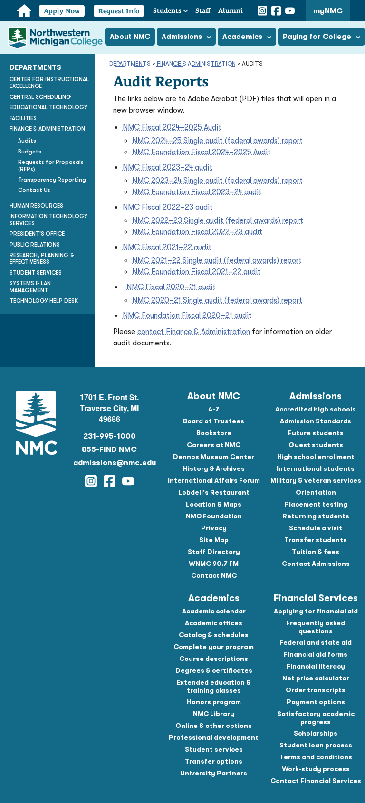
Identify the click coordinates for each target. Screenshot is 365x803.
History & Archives (214, 468)
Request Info (118, 11)
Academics (214, 598)
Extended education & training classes (213, 686)
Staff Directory (214, 551)
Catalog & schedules (214, 635)
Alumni (230, 10)
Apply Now (62, 11)
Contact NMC (214, 575)
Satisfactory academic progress (316, 718)
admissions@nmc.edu (109, 463)
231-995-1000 (109, 436)
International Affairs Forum (214, 480)
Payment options (316, 702)
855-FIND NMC (109, 449)
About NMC (213, 396)
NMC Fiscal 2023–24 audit (167, 167)
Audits (27, 140)
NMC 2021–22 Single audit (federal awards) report (217, 260)
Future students (316, 433)
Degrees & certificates (213, 670)
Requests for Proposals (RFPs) (51, 165)
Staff (203, 10)
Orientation (316, 492)
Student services (214, 749)
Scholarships (315, 733)
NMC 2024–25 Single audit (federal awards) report (217, 140)
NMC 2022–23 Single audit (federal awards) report (217, 220)
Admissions (315, 396)
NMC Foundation (214, 516)
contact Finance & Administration (193, 331)
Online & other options (213, 725)
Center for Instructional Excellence (49, 82)
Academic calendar (214, 611)
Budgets (29, 151)
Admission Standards (315, 421)
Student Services (36, 272)
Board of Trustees (213, 421)
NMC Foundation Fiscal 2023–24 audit (197, 192)
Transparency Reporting (52, 179)
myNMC (328, 11)
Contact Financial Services (315, 780)
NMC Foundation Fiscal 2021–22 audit (196, 272)
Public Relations (35, 244)
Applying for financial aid (316, 611)
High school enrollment (316, 456)
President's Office (37, 233)
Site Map (214, 540)
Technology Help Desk (44, 300)
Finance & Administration (196, 63)
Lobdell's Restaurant (214, 492)
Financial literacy (316, 666)
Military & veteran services (315, 480)
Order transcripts (316, 690)
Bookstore (213, 433)
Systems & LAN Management (30, 286)
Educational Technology (48, 107)
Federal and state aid (315, 642)
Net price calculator (315, 678)
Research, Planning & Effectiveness (42, 258)
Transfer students (315, 540)
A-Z (214, 409)
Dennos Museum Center (213, 456)
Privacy (214, 528)
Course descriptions (213, 658)
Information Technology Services (48, 219)
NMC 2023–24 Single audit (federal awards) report (217, 180)
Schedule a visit (315, 528)
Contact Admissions (316, 563)
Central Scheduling (40, 97)
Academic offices (213, 623)
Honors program (214, 702)
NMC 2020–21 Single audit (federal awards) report (217, 300)
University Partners (213, 773)
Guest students (315, 445)
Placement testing (315, 504)
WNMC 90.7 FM (214, 563)
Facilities (23, 118)
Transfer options (213, 761)
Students (167, 10)
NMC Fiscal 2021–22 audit (167, 247)
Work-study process (316, 769)
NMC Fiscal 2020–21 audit (171, 287)
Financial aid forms (315, 654)
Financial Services (316, 598)
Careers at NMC (213, 445)
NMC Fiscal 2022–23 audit (168, 207)
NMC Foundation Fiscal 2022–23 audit (197, 232)
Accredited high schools (315, 409)
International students (316, 468)
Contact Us (34, 190)
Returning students (315, 516)
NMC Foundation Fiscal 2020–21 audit (187, 315)
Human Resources (36, 205)
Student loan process (315, 745)
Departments (130, 63)
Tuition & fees (315, 551)
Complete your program (213, 646)
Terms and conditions (315, 757)
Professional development (214, 737)
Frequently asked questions (315, 627)
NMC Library (213, 713)
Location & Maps (213, 504)
